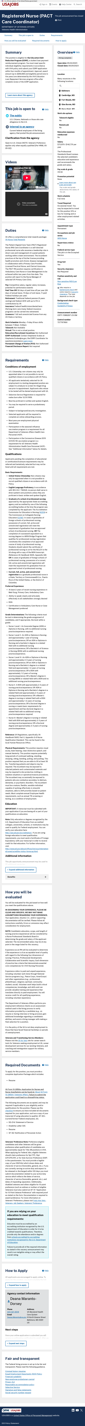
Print (59, 20)
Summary (8, 35)
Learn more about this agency (20, 95)
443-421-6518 (13, 1312)
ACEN (42, 512)
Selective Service (12, 1387)
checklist (9, 1111)
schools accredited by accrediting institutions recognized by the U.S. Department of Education (26, 1240)
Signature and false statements (18, 1390)
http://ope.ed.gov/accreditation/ (18, 833)
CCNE (20, 518)
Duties (42, 35)
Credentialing (63, 303)
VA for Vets (22, 1041)
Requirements (57, 35)
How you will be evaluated (15, 41)
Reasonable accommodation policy (19, 1385)
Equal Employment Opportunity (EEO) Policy (23, 1374)
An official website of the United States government (20, 1)
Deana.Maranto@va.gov (16, 1317)
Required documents (40, 41)
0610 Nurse (62, 238)
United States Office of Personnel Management (33, 1415)
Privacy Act (10, 1382)
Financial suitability (13, 1377)
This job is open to (26, 35)
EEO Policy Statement (10, 1423)
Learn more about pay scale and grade (67, 184)
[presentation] (69, 91)
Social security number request (18, 1393)
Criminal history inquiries (15, 1371)
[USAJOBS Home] (11, 4)
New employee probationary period (19, 1379)
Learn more (27, 341)
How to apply (61, 41)
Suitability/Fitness (65, 306)
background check (67, 290)
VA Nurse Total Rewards (15, 240)
